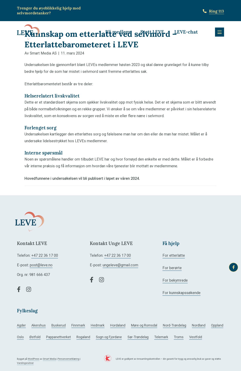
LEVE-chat (186, 32)
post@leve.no (41, 265)
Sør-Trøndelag (138, 337)
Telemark (161, 337)
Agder (21, 325)
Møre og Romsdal (144, 325)
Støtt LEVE (152, 32)
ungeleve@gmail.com (120, 265)
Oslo (20, 337)
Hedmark (97, 325)
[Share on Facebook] (233, 267)
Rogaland (83, 337)
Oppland (217, 325)
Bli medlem (117, 32)
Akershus (38, 325)
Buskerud (58, 325)
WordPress (33, 359)
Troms (179, 337)
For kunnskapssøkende (181, 292)
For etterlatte (173, 255)
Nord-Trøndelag (174, 325)
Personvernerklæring (68, 359)
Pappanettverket (58, 337)
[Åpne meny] (219, 32)
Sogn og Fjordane (109, 337)
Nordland (198, 325)
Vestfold (195, 337)
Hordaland (117, 325)
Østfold (34, 337)
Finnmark (78, 325)
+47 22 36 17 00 (44, 255)
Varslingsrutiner (25, 363)
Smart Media (49, 359)
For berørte (172, 268)
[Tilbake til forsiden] (28, 31)
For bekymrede (175, 280)
